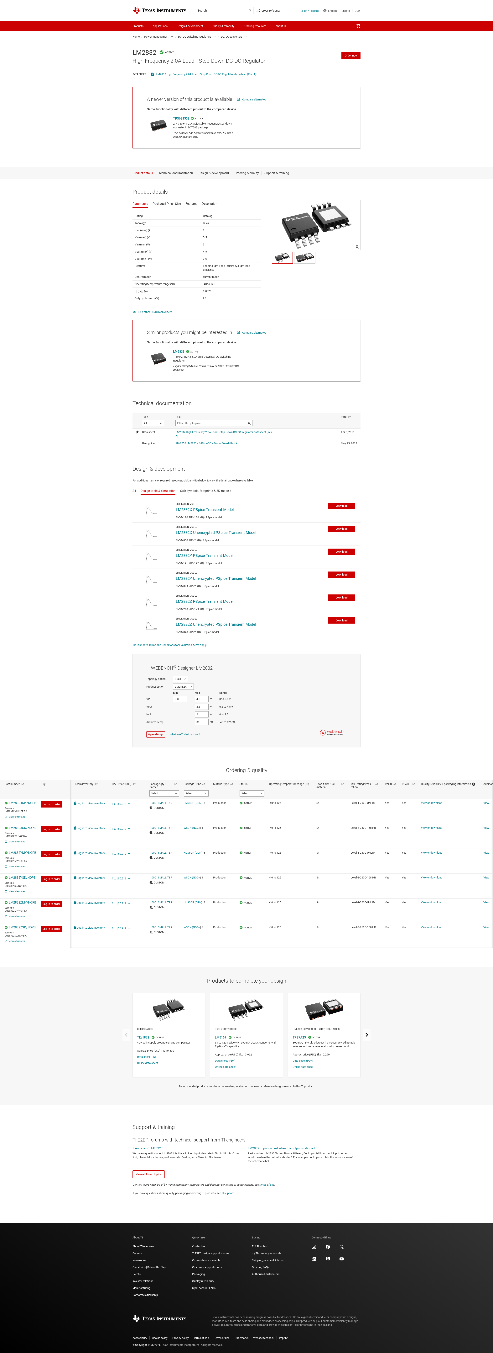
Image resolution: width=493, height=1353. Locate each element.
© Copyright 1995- (146, 1344)
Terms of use (221, 1338)
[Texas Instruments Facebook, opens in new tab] (327, 1248)
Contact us (198, 1246)
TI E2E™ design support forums (210, 1253)
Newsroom (139, 1260)
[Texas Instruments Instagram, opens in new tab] (314, 1248)
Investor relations (142, 1281)
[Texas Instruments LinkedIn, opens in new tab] (314, 1260)
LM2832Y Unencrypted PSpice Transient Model (216, 578)
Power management (156, 36)
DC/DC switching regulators (194, 36)
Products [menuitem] (137, 26)
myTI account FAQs (203, 1288)
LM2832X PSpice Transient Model (205, 509)
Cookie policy (160, 1338)
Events (136, 1274)
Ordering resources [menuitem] (255, 26)
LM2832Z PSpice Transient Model (205, 601)
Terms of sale (201, 1338)
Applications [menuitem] (160, 26)
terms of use (266, 1184)
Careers (137, 1253)
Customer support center (207, 1267)
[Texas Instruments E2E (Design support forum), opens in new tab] (327, 1260)
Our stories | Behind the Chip (149, 1267)
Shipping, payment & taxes (267, 1260)
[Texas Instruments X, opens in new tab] (341, 1248)
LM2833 (178, 351)
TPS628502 (181, 118)
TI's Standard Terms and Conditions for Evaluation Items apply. (169, 645)
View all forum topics (148, 1174)
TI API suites (259, 1246)
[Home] (159, 10)
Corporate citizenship (145, 1295)
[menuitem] (358, 26)
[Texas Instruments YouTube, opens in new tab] (341, 1260)
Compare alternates (254, 99)
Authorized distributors (265, 1274)
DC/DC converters (231, 36)
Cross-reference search (206, 1260)
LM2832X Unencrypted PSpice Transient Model (216, 532)
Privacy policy (180, 1338)
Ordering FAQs (260, 1267)
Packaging (198, 1274)
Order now (351, 55)
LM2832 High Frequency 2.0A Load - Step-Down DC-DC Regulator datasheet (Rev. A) (206, 74)
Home (136, 36)
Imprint (283, 1338)
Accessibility (139, 1338)
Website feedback (263, 1338)
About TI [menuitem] (281, 26)
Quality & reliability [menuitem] (223, 26)
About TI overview (143, 1246)
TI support (227, 1193)
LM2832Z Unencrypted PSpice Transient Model (216, 624)
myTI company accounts (266, 1253)
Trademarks (241, 1338)
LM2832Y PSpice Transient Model (205, 555)
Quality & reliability (203, 1281)
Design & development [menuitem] (190, 26)
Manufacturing (141, 1288)
